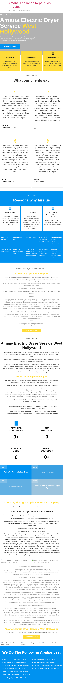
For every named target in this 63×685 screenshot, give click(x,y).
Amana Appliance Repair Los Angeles (29, 5)
